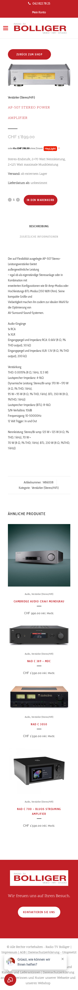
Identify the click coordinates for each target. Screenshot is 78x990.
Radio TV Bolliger (58, 947)
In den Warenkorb (40, 200)
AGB (23, 952)
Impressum (9, 952)
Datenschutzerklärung (43, 952)
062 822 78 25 (41, 3)
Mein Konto (39, 12)
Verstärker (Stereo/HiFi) (21, 97)
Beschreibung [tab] (39, 226)
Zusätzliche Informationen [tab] (39, 236)
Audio (27, 593)
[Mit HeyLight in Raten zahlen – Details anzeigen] (59, 148)
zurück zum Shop (29, 54)
